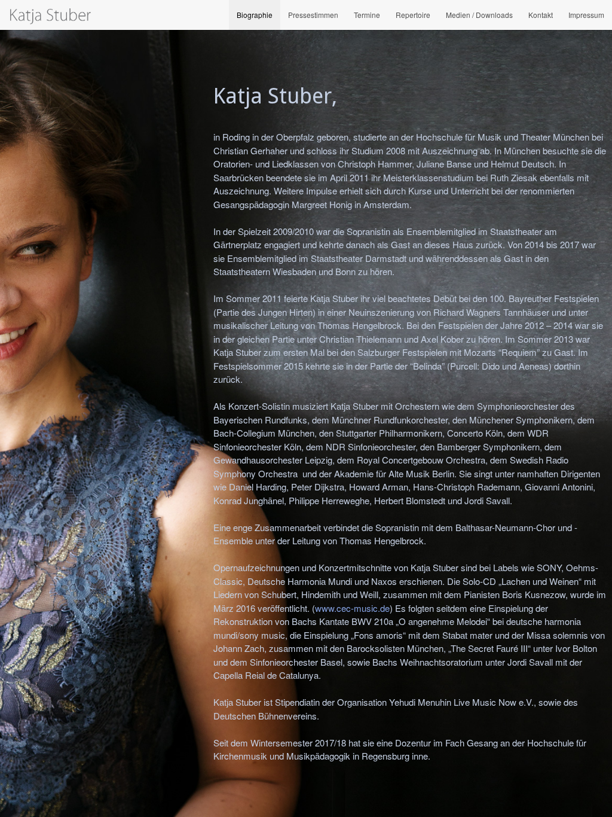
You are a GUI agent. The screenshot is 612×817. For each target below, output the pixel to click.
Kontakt (540, 15)
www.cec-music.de (352, 608)
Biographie (255, 15)
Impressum (586, 15)
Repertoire (413, 15)
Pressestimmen (313, 15)
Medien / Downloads (479, 15)
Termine (367, 15)
